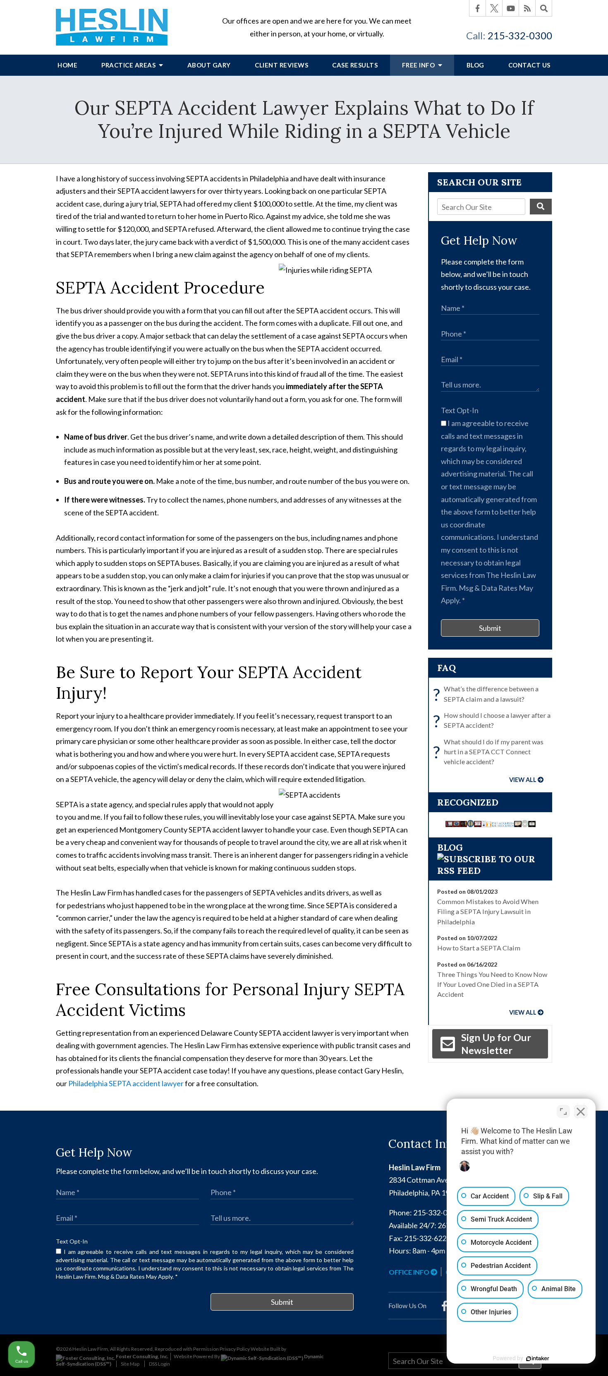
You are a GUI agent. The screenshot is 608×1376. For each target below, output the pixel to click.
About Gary (209, 65)
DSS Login (159, 1364)
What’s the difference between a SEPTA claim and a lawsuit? (488, 694)
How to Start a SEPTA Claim (478, 948)
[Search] (544, 8)
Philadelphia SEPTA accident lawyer (126, 1083)
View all (522, 779)
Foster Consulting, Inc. (141, 1356)
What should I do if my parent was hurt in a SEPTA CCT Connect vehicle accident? (490, 752)
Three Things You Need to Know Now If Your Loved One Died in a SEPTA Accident (492, 984)
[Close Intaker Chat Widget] (580, 1111)
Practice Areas (129, 65)
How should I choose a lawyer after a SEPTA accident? (494, 721)
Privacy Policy (235, 1349)
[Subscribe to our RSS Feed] (490, 870)
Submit (490, 628)
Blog (475, 65)
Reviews (281, 65)
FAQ (446, 668)
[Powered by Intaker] (537, 1358)
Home (67, 65)
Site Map (130, 1364)
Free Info (419, 65)
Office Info (410, 1272)
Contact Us (529, 65)
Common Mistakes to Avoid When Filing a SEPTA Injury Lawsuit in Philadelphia (488, 911)
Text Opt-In (460, 410)
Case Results (355, 65)
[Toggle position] (563, 1111)
